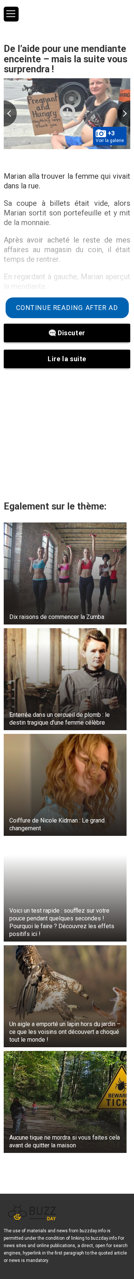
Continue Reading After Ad (67, 307)
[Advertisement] (67, 434)
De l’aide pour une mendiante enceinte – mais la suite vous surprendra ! (65, 59)
